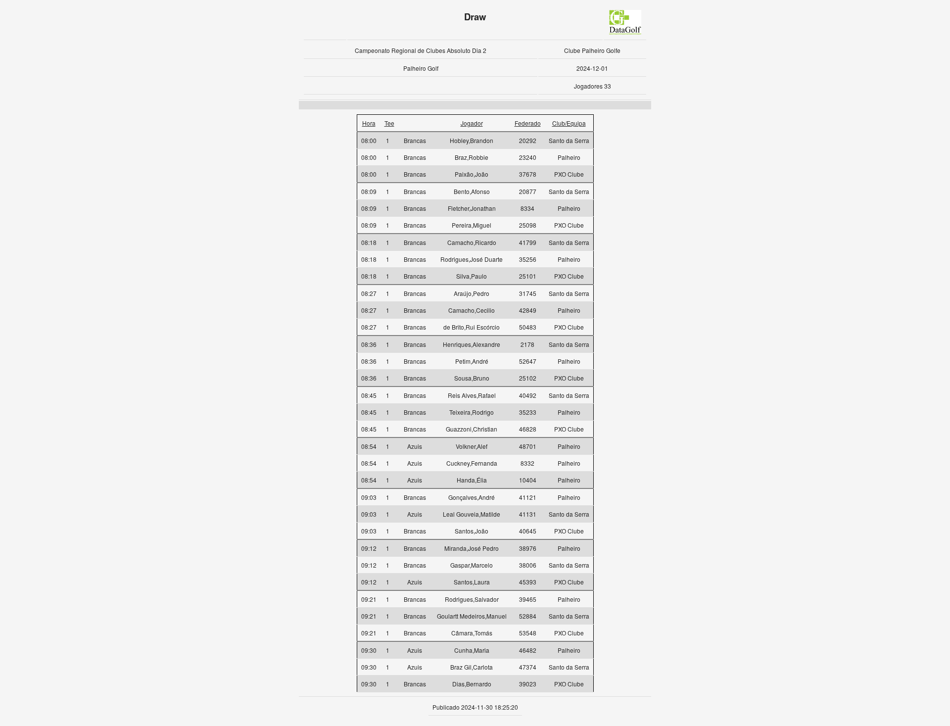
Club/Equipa (569, 123)
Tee (389, 123)
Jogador (472, 123)
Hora (369, 123)
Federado (528, 123)
